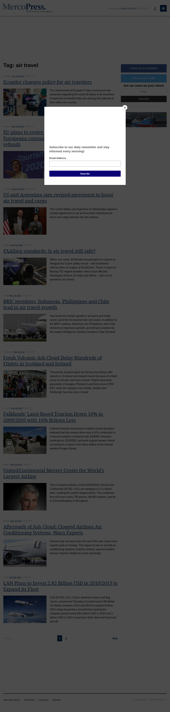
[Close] (124, 107)
